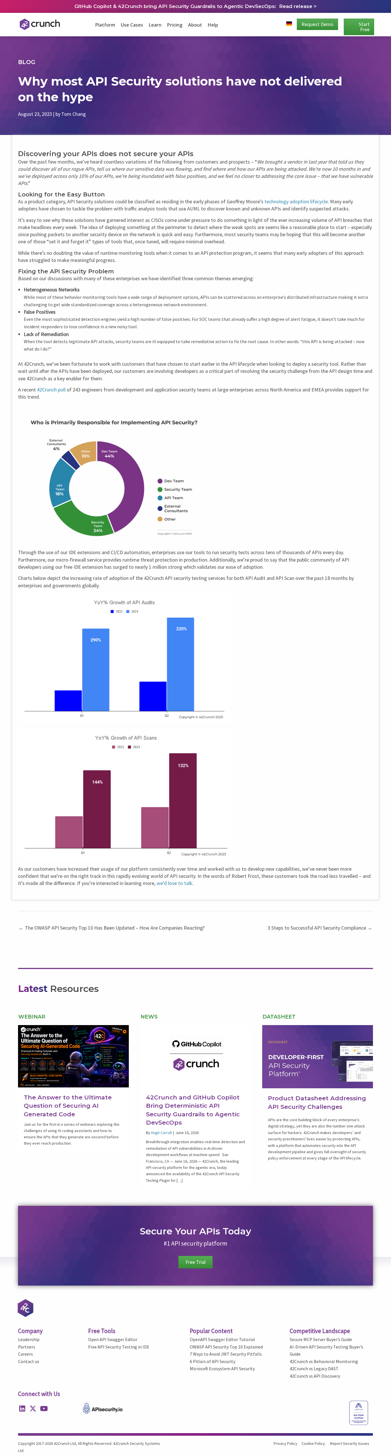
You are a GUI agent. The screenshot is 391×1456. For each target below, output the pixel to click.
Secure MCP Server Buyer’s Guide (321, 1339)
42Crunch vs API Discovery (315, 1376)
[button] (22, 1409)
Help (213, 25)
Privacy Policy (285, 1443)
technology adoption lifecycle (296, 201)
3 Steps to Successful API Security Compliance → (320, 927)
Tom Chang (73, 114)
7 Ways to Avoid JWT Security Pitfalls (226, 1354)
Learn (155, 25)
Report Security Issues (349, 1443)
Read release (296, 6)
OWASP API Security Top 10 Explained (226, 1347)
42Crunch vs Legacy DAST (314, 1368)
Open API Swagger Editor (112, 1339)
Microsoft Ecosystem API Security (222, 1368)
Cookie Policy (313, 1443)
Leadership (29, 1339)
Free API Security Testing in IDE (118, 1347)
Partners (26, 1347)
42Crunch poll (51, 389)
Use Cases (132, 25)
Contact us (28, 1361)
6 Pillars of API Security (212, 1361)
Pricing (174, 25)
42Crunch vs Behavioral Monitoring (324, 1361)
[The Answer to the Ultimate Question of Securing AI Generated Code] (73, 1055)
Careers (25, 1354)
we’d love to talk (174, 883)
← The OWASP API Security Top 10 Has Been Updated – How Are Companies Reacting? (112, 927)
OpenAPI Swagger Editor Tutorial (222, 1339)
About (195, 25)
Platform (105, 25)
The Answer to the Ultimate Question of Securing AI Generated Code (68, 1106)
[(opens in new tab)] (317, 1056)
